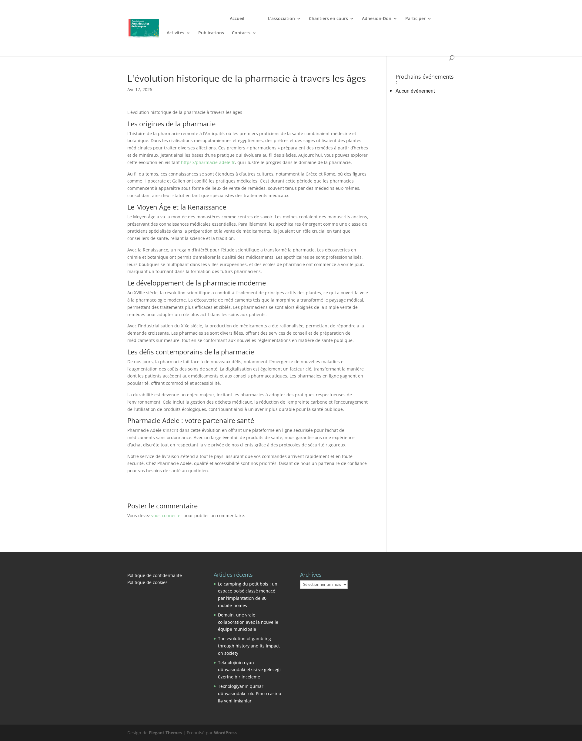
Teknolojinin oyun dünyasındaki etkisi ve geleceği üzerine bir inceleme (249, 670)
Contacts (241, 33)
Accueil (237, 18)
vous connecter (166, 515)
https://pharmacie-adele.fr (208, 162)
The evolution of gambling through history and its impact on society (249, 646)
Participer (415, 18)
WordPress (225, 733)
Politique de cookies (147, 582)
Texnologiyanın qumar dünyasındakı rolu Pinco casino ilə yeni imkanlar (249, 693)
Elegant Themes (165, 733)
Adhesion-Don (376, 18)
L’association (281, 18)
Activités (175, 33)
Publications (211, 33)
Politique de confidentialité (154, 575)
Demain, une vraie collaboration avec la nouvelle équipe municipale (248, 622)
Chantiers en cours (328, 18)
